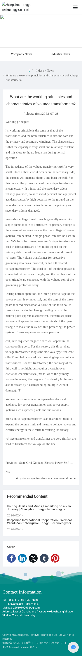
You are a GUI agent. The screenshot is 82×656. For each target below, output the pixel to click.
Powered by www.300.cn (23, 647)
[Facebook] (11, 558)
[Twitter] (33, 558)
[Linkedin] (22, 558)
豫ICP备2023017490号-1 (17, 643)
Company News (21, 54)
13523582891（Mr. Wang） (24, 603)
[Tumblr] (44, 558)
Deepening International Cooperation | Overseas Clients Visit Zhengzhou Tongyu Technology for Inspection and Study (39, 523)
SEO (64, 643)
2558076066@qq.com (26, 607)
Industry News (60, 54)
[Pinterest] (55, 558)
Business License (47, 643)
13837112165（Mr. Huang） (24, 599)
